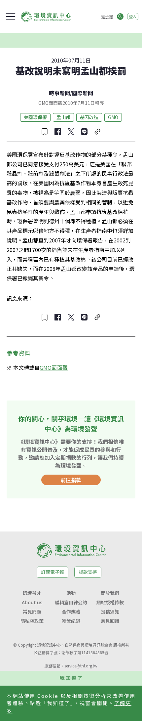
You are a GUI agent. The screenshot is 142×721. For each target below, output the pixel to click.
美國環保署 (35, 117)
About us (32, 602)
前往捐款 (71, 480)
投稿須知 (110, 611)
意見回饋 (110, 620)
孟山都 (63, 117)
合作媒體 (71, 611)
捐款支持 (88, 572)
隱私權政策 (32, 620)
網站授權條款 (110, 602)
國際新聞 (82, 93)
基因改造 (89, 117)
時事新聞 (59, 93)
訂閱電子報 (52, 572)
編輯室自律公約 (71, 602)
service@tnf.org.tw (80, 665)
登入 (133, 16)
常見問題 (32, 611)
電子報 (107, 16)
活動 (71, 593)
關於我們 (110, 593)
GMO (113, 117)
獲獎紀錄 (71, 620)
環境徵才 (32, 593)
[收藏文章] (44, 131)
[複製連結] (97, 131)
